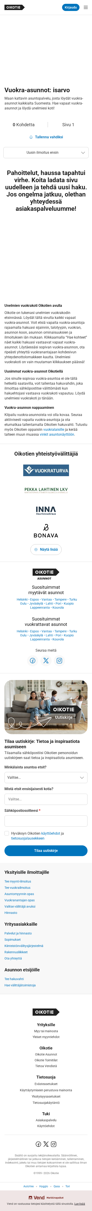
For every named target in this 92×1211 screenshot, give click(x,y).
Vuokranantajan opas (19, 900)
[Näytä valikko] (86, 7)
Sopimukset (12, 939)
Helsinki (22, 599)
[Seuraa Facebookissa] (32, 660)
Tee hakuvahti (14, 979)
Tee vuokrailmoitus (17, 887)
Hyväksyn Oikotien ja (37, 835)
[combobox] (46, 799)
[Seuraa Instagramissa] (59, 660)
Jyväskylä (36, 603)
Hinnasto (10, 913)
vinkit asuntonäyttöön (57, 434)
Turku (73, 599)
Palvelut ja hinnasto (18, 933)
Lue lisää (79, 1203)
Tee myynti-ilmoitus (17, 881)
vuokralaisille (53, 429)
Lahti (49, 603)
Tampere (60, 599)
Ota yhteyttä (13, 958)
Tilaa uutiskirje (46, 851)
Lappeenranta (40, 607)
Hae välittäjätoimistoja (20, 985)
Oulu (23, 603)
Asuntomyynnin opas (19, 894)
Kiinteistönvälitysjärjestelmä (23, 946)
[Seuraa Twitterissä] (46, 660)
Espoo (34, 599)
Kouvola (58, 607)
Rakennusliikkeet (16, 952)
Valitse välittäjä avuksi (19, 906)
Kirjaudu (71, 7)
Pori (58, 603)
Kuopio (69, 603)
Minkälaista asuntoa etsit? (25, 767)
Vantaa (47, 599)
